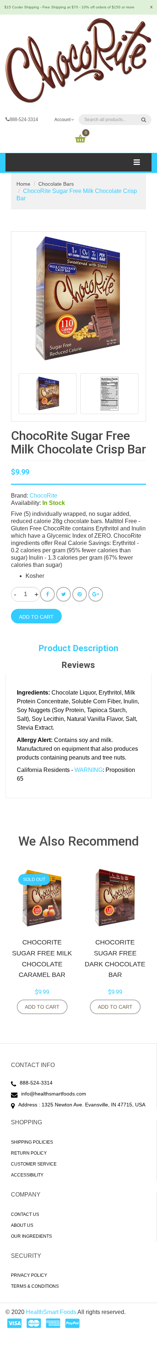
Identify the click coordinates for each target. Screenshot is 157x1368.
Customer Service (34, 1164)
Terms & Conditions (35, 1286)
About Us (22, 1225)
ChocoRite (43, 495)
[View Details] (75, 1007)
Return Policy (29, 1153)
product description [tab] (78, 648)
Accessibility (27, 1175)
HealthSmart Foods (51, 1312)
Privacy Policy (29, 1275)
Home (23, 184)
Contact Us (25, 1214)
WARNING (88, 770)
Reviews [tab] (78, 665)
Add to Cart (42, 1007)
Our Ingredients (31, 1236)
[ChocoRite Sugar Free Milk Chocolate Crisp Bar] (48, 393)
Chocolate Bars (56, 184)
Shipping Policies (32, 1142)
